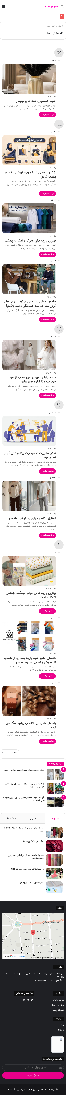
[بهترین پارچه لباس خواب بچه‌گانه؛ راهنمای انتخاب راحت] (29, 571)
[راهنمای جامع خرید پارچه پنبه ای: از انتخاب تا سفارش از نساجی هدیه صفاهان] (29, 636)
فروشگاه (60, 1030)
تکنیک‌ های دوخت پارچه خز (32, 883)
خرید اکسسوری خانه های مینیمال (36, 101)
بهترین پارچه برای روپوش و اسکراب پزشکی (30, 240)
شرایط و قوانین (58, 1000)
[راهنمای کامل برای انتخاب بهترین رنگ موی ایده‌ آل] (29, 701)
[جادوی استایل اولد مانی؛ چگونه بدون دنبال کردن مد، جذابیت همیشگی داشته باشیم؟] (29, 279)
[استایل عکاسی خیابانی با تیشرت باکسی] (29, 496)
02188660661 (40, 980)
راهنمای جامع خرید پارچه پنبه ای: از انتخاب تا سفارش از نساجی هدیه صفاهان (30, 660)
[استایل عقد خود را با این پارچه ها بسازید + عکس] (55, 774)
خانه (60, 26)
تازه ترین (34, 818)
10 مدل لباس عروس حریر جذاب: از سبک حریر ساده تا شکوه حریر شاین (32, 379)
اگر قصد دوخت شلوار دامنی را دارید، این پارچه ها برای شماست (23, 799)
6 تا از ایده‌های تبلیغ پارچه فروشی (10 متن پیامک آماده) (30, 174)
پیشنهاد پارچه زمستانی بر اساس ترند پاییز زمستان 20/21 (26, 857)
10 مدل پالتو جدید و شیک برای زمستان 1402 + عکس (24, 829)
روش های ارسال (57, 1005)
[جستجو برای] (62, 7)
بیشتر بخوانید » (47, 114)
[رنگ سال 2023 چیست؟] (54, 846)
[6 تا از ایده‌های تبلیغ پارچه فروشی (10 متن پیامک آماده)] (29, 150)
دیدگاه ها (11, 818)
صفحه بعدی (12, 752)
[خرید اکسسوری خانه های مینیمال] (29, 79)
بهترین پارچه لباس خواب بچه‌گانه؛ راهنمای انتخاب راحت (31, 595)
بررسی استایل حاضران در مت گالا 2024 (27, 869)
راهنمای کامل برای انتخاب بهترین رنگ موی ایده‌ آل (30, 725)
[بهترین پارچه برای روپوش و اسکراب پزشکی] (29, 218)
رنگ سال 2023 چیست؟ (33, 842)
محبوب (55, 818)
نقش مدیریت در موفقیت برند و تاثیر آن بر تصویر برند (30, 455)
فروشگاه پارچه (58, 1010)
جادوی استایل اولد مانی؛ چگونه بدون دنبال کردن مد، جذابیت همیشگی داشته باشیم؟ (30, 303)
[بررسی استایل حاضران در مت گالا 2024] (54, 873)
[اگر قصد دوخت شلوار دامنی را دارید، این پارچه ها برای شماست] (55, 802)
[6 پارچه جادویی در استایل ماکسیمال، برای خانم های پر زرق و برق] (55, 788)
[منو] (3, 7)
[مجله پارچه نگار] (51, 6)
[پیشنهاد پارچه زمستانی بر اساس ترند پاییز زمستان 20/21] (54, 860)
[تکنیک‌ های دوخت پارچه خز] (54, 887)
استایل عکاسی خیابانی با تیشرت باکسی (32, 518)
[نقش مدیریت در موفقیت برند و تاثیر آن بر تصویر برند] (29, 431)
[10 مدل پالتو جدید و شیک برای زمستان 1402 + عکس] (54, 832)
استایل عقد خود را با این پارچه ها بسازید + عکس (38, 16)
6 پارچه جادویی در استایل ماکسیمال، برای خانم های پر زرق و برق (24, 785)
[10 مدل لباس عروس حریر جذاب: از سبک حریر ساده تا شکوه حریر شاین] (29, 355)
